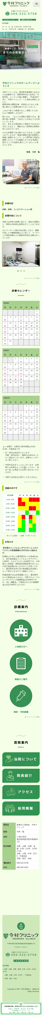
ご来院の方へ (21, 646)
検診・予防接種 (21, 711)
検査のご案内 (21, 679)
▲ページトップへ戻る (32, 188)
